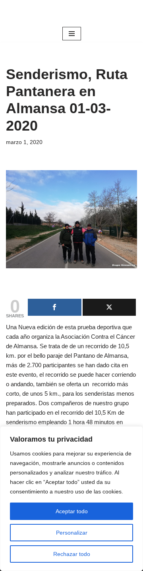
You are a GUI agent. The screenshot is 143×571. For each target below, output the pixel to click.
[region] (71, 498)
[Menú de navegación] (71, 33)
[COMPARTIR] (54, 307)
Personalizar (71, 532)
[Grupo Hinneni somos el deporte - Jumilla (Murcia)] (71, 13)
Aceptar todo (72, 511)
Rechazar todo (71, 554)
